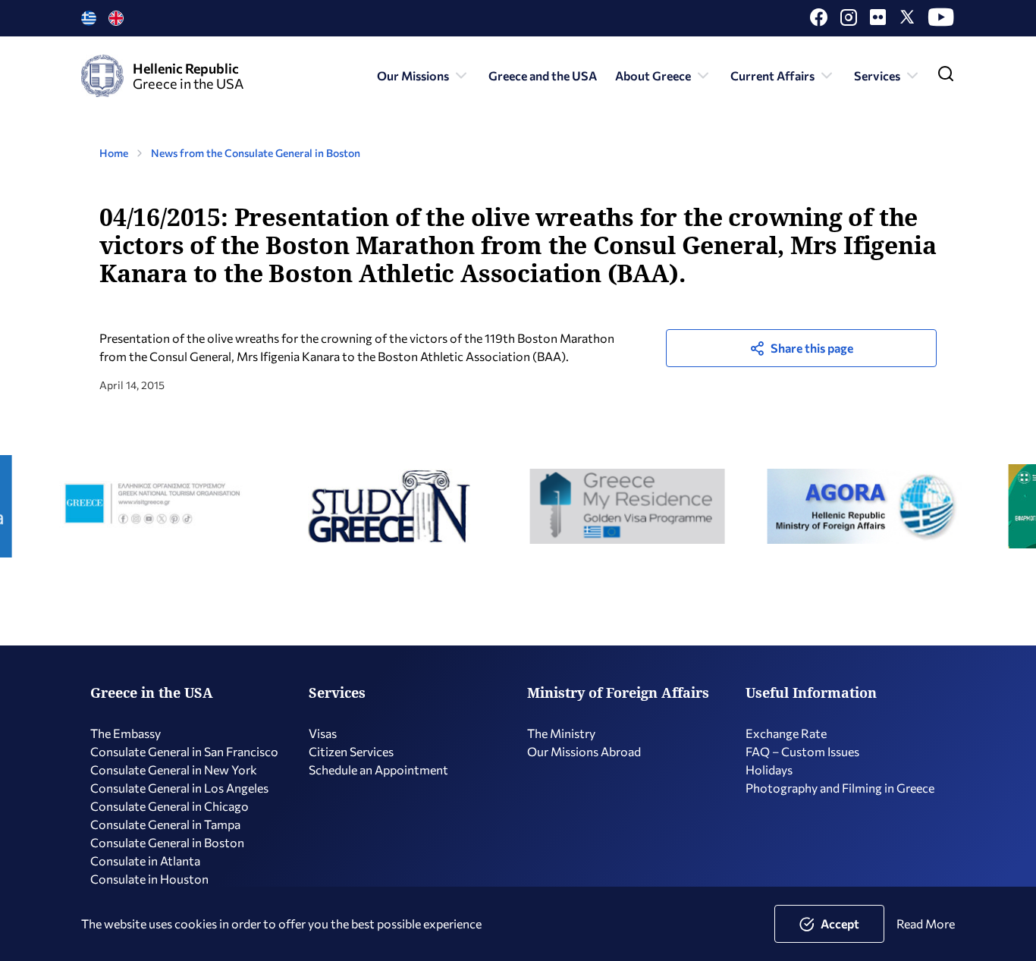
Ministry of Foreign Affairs (618, 692)
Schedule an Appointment (378, 769)
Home (113, 152)
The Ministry (561, 733)
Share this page (812, 348)
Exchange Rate (786, 733)
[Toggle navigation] (946, 77)
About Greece (653, 75)
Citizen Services (351, 751)
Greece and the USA (542, 75)
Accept (840, 923)
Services (877, 75)
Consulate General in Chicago (169, 806)
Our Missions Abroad (584, 751)
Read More (925, 923)
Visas (323, 733)
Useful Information (811, 692)
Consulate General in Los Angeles (179, 787)
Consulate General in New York (173, 769)
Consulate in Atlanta (145, 860)
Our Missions (413, 75)
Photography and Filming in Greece (840, 787)
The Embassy (125, 733)
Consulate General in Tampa (165, 824)
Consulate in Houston (149, 878)
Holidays (769, 769)
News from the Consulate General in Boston (255, 152)
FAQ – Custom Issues (802, 751)
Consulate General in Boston (167, 842)
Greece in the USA (151, 692)
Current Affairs (772, 75)
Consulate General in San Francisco (184, 751)
